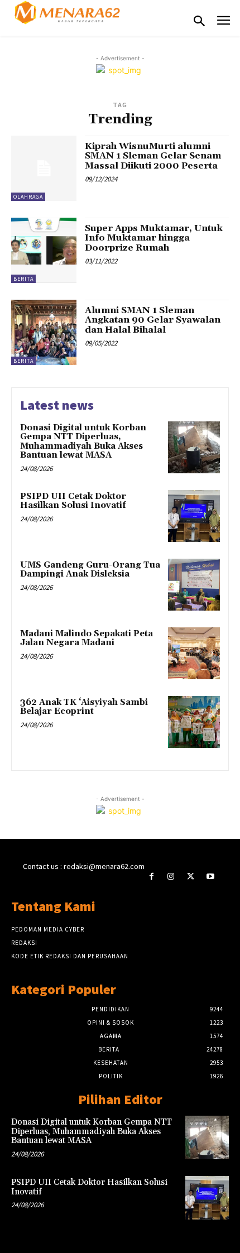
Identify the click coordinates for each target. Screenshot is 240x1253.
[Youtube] (210, 877)
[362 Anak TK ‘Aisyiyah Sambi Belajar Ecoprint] (194, 722)
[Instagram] (171, 877)
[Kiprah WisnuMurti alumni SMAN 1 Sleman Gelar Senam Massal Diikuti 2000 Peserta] (43, 168)
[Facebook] (152, 877)
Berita (23, 278)
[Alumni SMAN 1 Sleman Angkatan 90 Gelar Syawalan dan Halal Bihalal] (43, 332)
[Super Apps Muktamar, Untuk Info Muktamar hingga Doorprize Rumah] (43, 250)
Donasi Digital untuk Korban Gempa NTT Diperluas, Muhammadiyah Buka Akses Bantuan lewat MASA (83, 442)
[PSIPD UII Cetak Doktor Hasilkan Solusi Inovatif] (194, 516)
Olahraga (28, 196)
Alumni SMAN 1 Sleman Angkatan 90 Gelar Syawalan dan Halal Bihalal (152, 320)
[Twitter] (191, 877)
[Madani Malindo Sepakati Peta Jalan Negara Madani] (194, 653)
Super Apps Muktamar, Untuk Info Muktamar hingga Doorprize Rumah (154, 238)
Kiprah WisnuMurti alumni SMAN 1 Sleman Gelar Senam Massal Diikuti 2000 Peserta (153, 156)
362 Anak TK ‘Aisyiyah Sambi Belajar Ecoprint (84, 707)
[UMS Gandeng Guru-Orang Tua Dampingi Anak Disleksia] (194, 585)
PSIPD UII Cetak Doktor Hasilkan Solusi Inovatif (73, 501)
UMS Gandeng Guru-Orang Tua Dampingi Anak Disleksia (90, 570)
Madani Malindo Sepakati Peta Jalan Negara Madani (86, 638)
